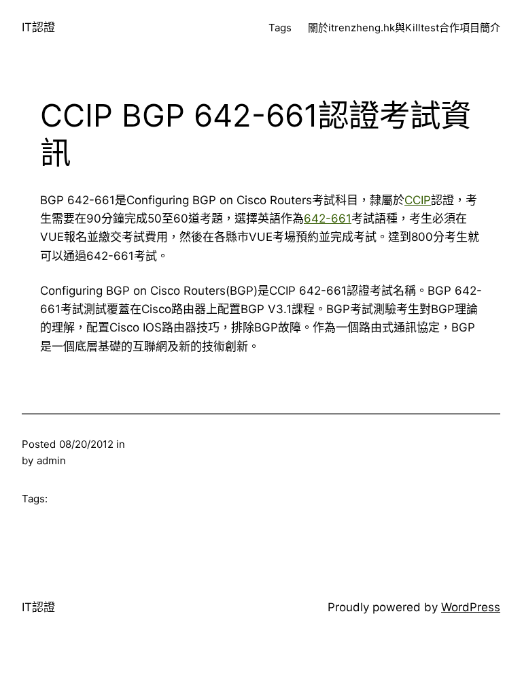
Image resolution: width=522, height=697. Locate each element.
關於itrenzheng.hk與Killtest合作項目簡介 (404, 27)
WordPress (470, 607)
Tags (280, 27)
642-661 (327, 218)
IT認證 (38, 27)
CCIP (417, 200)
